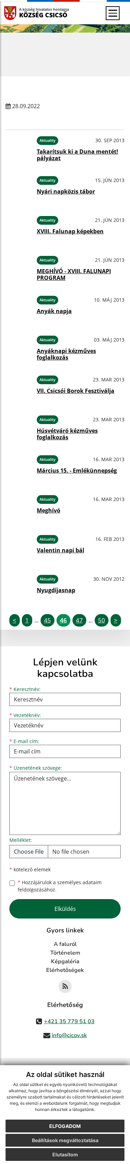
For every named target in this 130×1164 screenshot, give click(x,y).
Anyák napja (54, 311)
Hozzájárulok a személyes (60, 886)
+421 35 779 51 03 (69, 1021)
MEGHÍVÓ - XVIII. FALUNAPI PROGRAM (74, 274)
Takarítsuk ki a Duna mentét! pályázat (77, 155)
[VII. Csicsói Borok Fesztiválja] (19, 388)
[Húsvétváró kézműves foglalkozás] (19, 428)
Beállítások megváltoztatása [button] (65, 1140)
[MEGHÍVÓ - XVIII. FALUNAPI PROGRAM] (19, 268)
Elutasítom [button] (65, 1154)
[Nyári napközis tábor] (19, 188)
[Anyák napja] (19, 308)
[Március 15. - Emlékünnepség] (19, 468)
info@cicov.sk (69, 1035)
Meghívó (48, 510)
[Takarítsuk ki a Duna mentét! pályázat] (19, 149)
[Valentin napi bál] (19, 547)
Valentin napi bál (60, 550)
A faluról (65, 944)
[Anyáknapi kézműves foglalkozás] (19, 348)
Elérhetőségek (65, 970)
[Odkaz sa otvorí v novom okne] (65, 986)
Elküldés (65, 909)
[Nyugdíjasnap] (19, 587)
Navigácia (20, 13)
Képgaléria (65, 961)
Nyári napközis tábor (66, 191)
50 (101, 620)
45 (47, 620)
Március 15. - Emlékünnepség (77, 470)
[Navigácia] (113, 13)
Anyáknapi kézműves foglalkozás (66, 354)
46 (63, 620)
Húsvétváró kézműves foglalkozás (67, 434)
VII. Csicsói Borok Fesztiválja (75, 391)
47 (79, 620)
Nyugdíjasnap (56, 590)
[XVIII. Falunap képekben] (19, 228)
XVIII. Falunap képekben (70, 231)
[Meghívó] (19, 507)
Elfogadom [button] (65, 1126)
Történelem (65, 953)
